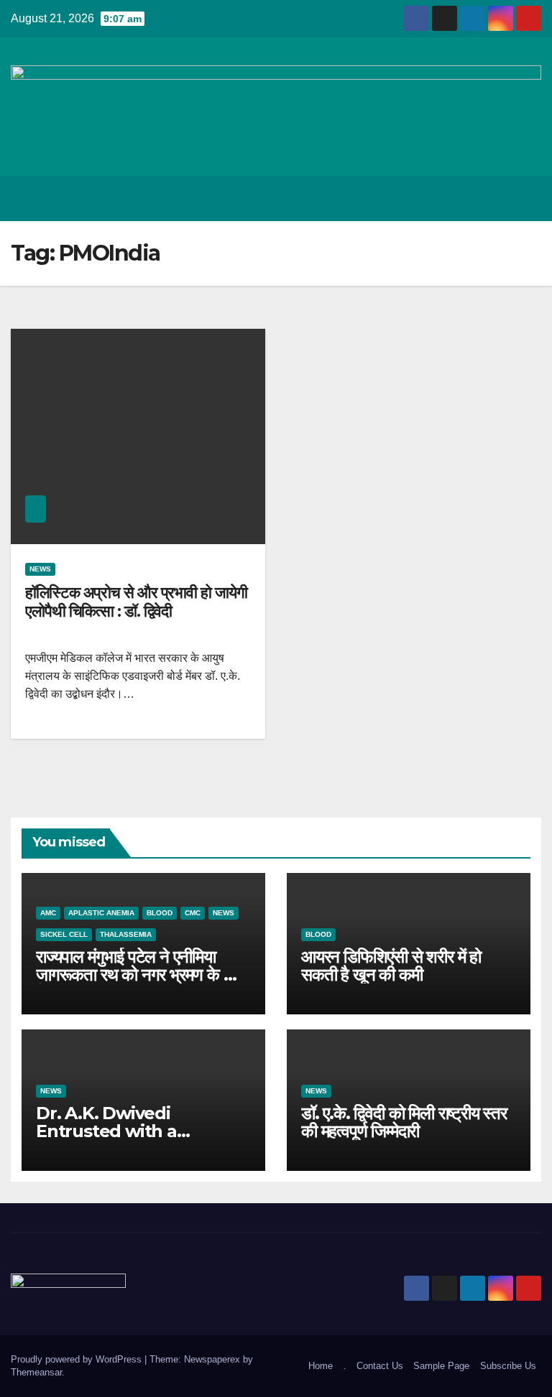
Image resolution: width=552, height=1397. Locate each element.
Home (320, 1365)
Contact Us (379, 1365)
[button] (473, 198)
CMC (193, 913)
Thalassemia (126, 934)
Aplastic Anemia (101, 913)
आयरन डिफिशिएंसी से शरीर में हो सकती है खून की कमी (391, 965)
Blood (159, 913)
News (40, 569)
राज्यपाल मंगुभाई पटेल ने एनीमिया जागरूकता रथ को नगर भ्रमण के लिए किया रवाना (140, 974)
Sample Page (441, 1365)
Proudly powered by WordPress (77, 1359)
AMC (48, 913)
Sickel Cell (64, 934)
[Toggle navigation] (527, 198)
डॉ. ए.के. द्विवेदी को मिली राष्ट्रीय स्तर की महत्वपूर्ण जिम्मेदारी (404, 1122)
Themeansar (36, 1372)
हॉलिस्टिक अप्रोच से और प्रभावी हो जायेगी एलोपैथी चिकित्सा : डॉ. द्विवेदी (136, 602)
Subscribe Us (508, 1365)
